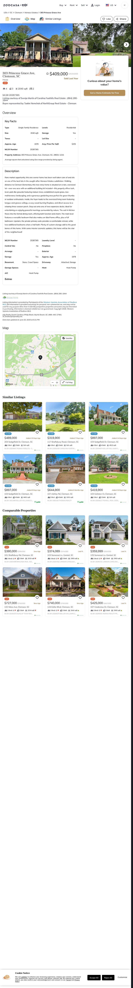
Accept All (94, 977)
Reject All (108, 977)
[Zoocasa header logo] (15, 5)
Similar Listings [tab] (53, 18)
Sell (83, 5)
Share (123, 18)
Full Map (69, 382)
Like (108, 18)
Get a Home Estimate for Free (104, 93)
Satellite (69, 338)
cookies (24, 977)
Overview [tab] (15, 18)
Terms (68, 980)
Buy (61, 5)
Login (97, 5)
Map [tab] (33, 18)
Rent (72, 5)
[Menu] (124, 5)
